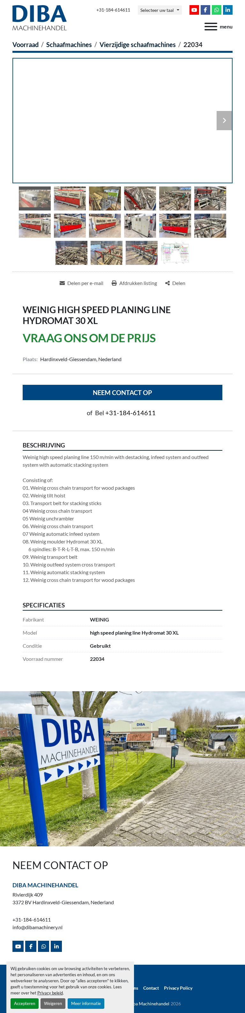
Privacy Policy (178, 988)
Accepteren (24, 1003)
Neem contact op (122, 392)
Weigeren (53, 1003)
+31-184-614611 (113, 9)
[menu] (210, 26)
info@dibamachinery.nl (37, 927)
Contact (151, 988)
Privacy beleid (50, 992)
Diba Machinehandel (45, 885)
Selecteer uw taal (157, 10)
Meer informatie (86, 1003)
